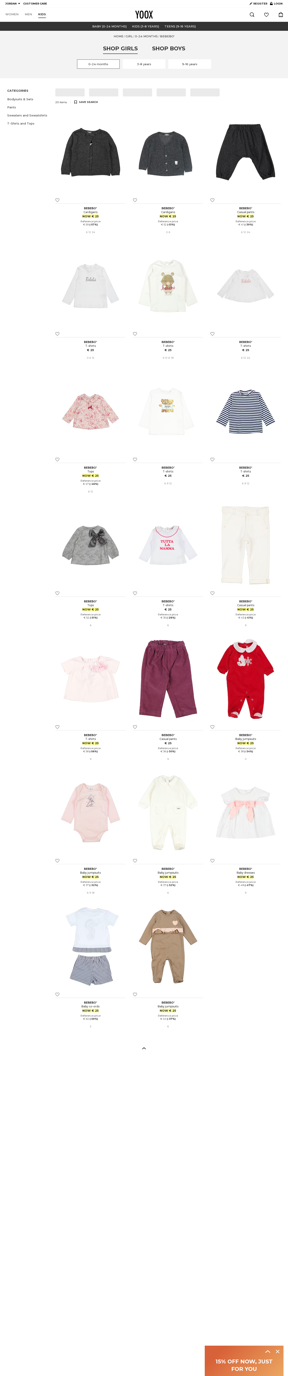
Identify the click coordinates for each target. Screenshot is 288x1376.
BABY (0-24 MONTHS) (109, 26)
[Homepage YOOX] (144, 15)
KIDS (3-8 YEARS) (145, 26)
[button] (28, 99)
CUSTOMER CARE (35, 3)
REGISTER (260, 3)
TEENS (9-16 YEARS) (180, 26)
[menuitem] (11, 14)
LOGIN (276, 4)
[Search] (252, 14)
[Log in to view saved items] (266, 14)
